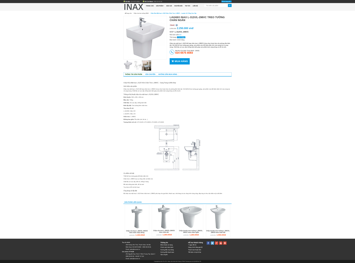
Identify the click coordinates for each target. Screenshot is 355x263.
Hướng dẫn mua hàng (167, 74)
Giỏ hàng (226, 1)
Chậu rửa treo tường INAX (141, 13)
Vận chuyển (150, 74)
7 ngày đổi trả (192, 245)
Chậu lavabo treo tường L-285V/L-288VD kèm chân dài (218, 231)
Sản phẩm (159, 6)
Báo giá (169, 6)
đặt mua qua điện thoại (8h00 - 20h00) (187, 52)
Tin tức (187, 6)
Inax (180, 34)
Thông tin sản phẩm (133, 74)
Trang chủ (150, 6)
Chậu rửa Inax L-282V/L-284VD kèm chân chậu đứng (137, 231)
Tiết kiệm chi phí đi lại (194, 252)
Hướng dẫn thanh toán (167, 252)
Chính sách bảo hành (166, 247)
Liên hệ (195, 6)
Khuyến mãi (178, 6)
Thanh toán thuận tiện (194, 250)
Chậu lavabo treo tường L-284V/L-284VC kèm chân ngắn (191, 231)
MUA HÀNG (181, 61)
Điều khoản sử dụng (166, 245)
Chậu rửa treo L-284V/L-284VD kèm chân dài (164, 231)
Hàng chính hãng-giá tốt (195, 247)
